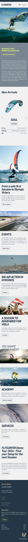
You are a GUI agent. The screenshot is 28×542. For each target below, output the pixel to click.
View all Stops (6, 473)
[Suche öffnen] (22, 4)
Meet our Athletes (6, 204)
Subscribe (5, 519)
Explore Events (6, 248)
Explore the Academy (7, 400)
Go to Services (6, 436)
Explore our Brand (9, 54)
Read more (5, 292)
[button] (2, 118)
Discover (14, 124)
